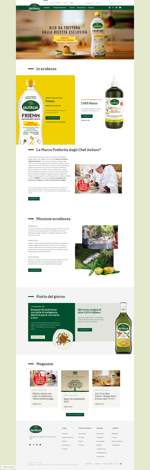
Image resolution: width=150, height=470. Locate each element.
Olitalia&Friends (89, 2)
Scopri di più (87, 116)
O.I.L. (106, 2)
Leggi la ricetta (38, 337)
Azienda (65, 2)
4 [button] (77, 55)
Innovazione (100, 441)
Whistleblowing (102, 453)
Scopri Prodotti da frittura (55, 122)
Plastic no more (117, 441)
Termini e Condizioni (108, 463)
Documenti (100, 433)
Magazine (112, 2)
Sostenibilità (99, 2)
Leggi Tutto (37, 404)
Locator (114, 437)
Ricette (72, 8)
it (120, 2)
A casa (46, 2)
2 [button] (72, 55)
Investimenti (100, 456)
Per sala (81, 437)
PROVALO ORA (85, 120)
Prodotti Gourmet (59, 8)
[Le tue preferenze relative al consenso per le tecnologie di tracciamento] (8, 467)
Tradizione (100, 437)
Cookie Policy (97, 463)
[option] (75, 34)
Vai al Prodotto (52, 118)
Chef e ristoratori (55, 2)
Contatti (91, 8)
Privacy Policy (88, 463)
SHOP (71, 2)
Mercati (99, 445)
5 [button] (80, 55)
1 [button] (70, 55)
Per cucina (82, 433)
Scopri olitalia (35, 270)
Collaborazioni (101, 449)
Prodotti (47, 8)
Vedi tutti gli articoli (75, 414)
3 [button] (75, 55)
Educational (81, 8)
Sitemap (116, 464)
